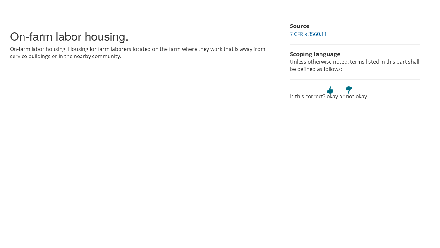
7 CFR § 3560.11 (308, 33)
